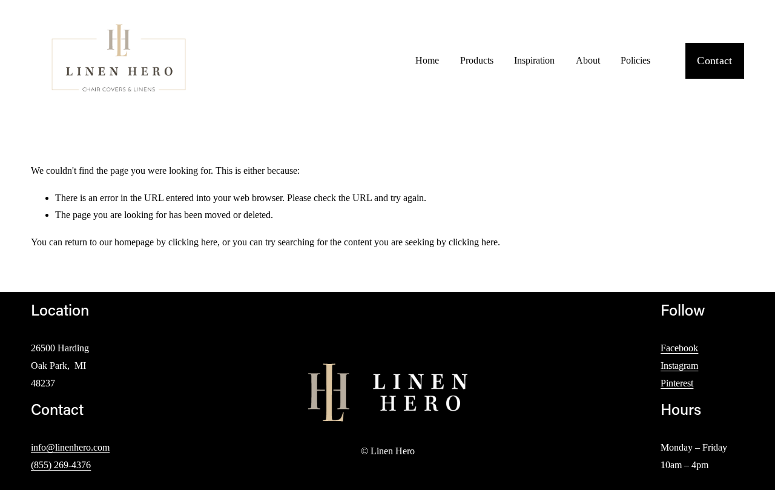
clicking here (192, 242)
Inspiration (534, 60)
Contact (714, 61)
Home (427, 60)
